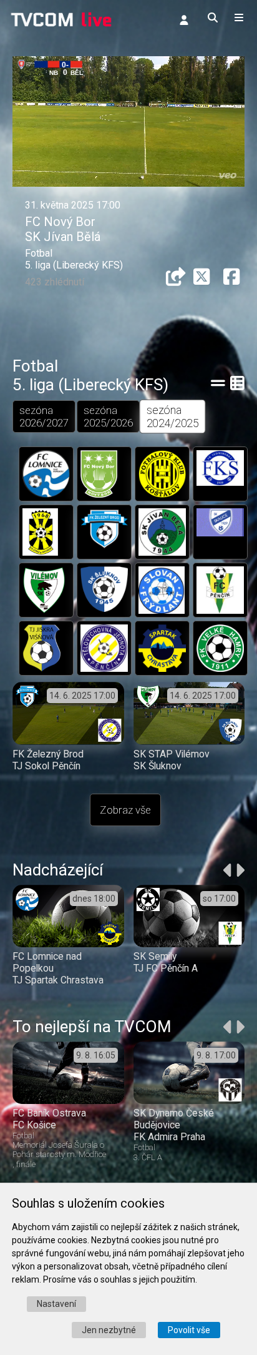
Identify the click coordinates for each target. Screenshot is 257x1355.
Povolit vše (189, 1330)
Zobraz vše (125, 810)
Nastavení (56, 1304)
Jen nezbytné (109, 1330)
